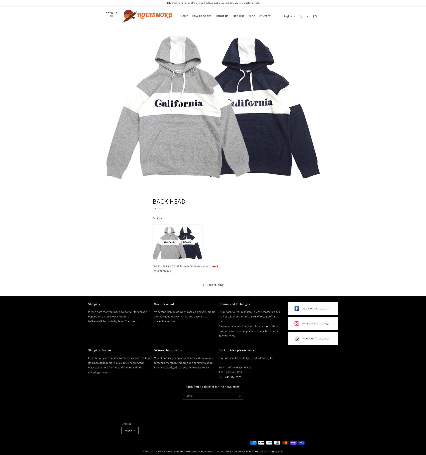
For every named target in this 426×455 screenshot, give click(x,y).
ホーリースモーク (157, 451)
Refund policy (192, 451)
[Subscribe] (239, 396)
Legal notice (260, 451)
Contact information (243, 451)
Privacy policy (207, 451)
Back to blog (215, 285)
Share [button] (159, 218)
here (105, 367)
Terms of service (224, 451)
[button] (111, 18)
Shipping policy (276, 451)
